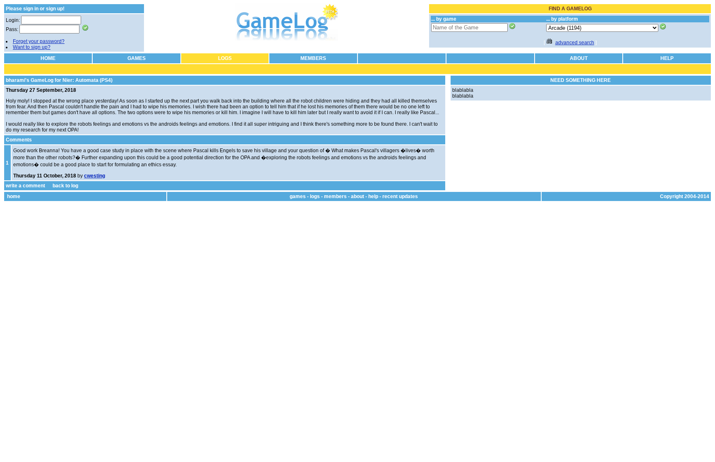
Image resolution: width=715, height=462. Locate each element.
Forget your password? (39, 41)
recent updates (400, 196)
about (357, 196)
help (373, 196)
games (298, 196)
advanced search (574, 42)
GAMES (136, 58)
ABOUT (579, 58)
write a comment (25, 186)
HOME (48, 58)
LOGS (225, 58)
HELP (667, 58)
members (335, 196)
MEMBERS (313, 58)
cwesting (94, 176)
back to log (65, 186)
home (13, 196)
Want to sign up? (31, 47)
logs (315, 196)
